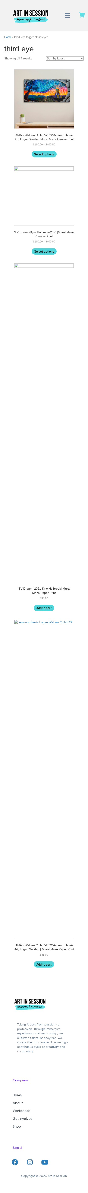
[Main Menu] (67, 15)
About (18, 1103)
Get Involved (22, 1118)
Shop (17, 1126)
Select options (44, 154)
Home (8, 37)
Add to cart (44, 608)
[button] (15, 1162)
